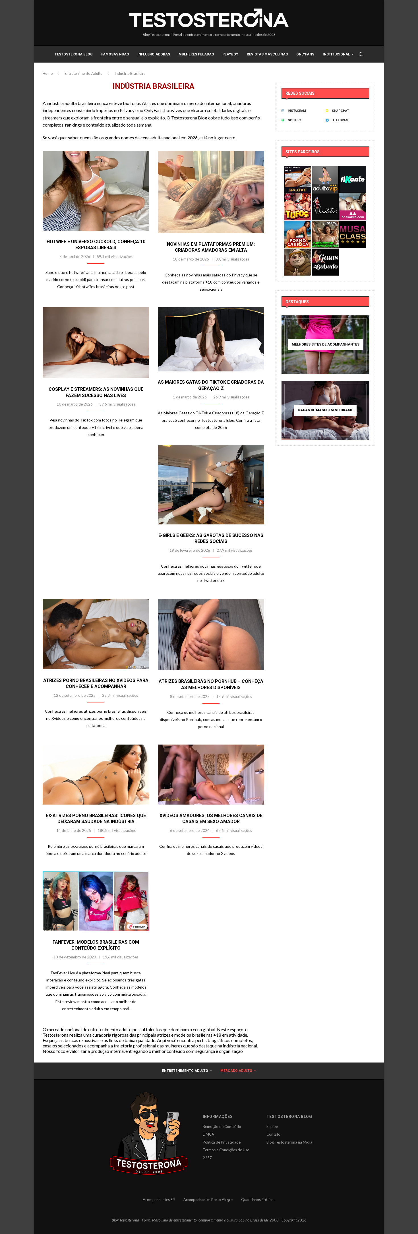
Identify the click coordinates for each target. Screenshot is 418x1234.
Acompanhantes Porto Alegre (208, 1199)
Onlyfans (305, 54)
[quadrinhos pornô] (297, 197)
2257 (207, 1158)
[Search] (361, 54)
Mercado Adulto (236, 1071)
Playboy (230, 54)
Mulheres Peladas (196, 54)
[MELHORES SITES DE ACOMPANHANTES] (325, 344)
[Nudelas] (325, 197)
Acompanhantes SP (159, 1199)
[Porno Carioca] (297, 225)
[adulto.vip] (325, 169)
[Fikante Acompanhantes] (352, 169)
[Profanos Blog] (297, 252)
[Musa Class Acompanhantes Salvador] (352, 225)
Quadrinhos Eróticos (258, 1199)
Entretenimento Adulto (84, 73)
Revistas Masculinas (267, 54)
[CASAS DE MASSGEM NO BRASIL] (325, 410)
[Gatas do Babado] (325, 252)
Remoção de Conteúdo (222, 1126)
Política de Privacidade (222, 1142)
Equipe (272, 1126)
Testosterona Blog (74, 54)
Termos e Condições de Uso (226, 1150)
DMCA (208, 1134)
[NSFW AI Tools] (325, 225)
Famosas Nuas (115, 54)
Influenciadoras (153, 54)
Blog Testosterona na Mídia (289, 1142)
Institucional (336, 54)
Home (48, 73)
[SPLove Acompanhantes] (297, 169)
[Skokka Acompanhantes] (352, 197)
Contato (273, 1134)
